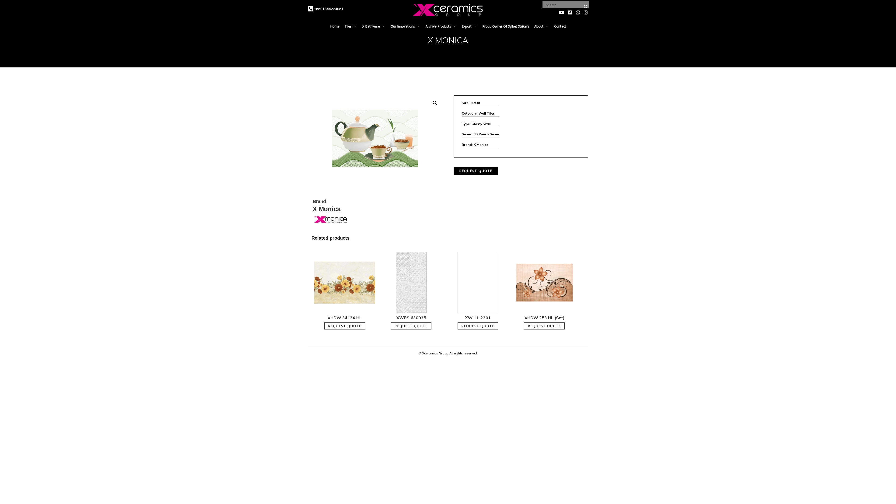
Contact (560, 26)
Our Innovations (403, 26)
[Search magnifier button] (586, 7)
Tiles (348, 26)
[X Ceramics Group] (448, 9)
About (538, 26)
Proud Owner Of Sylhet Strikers (505, 26)
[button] (435, 103)
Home (335, 26)
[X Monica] (330, 219)
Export (467, 26)
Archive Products (438, 26)
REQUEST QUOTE (475, 170)
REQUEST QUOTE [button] (344, 326)
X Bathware (371, 26)
